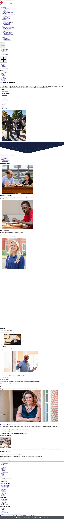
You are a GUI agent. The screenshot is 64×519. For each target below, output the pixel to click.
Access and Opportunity (7, 33)
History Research (4, 349)
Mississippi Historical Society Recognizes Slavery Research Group (14, 433)
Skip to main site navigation (4, 0)
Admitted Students (5, 49)
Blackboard (4, 79)
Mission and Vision (7, 36)
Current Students (4, 50)
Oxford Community (5, 54)
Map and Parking (4, 481)
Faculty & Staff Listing (5, 377)
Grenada (3, 510)
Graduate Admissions (7, 16)
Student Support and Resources (8, 22)
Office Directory (4, 471)
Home (3, 106)
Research (3, 26)
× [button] (63, 517)
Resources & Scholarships (6, 160)
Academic (3, 104)
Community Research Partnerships (9, 28)
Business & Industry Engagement (9, 27)
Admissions (4, 13)
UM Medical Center (5, 68)
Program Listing (6, 8)
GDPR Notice (22, 515)
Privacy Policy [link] (39, 517)
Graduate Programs (5, 158)
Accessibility (31, 515)
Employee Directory (5, 472)
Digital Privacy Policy (3, 515)
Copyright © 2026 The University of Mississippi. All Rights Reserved (10, 514)
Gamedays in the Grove (7, 39)
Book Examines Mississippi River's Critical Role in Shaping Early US (15, 429)
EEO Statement (26, 515)
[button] (0, 4)
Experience (4, 78)
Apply (3, 464)
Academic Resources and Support (9, 12)
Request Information (7, 18)
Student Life (4, 19)
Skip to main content (12, 0)
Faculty (5, 10)
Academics (4, 7)
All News (1, 389)
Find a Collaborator (7, 29)
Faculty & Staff (4, 72)
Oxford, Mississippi (7, 20)
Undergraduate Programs (6, 157)
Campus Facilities (6, 25)
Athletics (3, 37)
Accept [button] (46, 517)
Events (3, 74)
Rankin (3, 67)
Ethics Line (34, 515)
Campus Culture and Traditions (8, 34)
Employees (4, 51)
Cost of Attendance (7, 15)
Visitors (3, 53)
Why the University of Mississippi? (9, 14)
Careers (3, 494)
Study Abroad (6, 11)
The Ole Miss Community (8, 32)
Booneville (3, 66)
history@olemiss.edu (5, 91)
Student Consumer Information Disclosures (13, 515)
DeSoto (3, 64)
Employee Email (4, 76)
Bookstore (3, 495)
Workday (3, 80)
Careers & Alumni (5, 161)
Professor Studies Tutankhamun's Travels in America (10, 424)
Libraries (3, 75)
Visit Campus (6, 17)
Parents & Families (5, 502)
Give (11, 3)
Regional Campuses (7, 24)
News (3, 73)
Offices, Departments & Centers (7, 71)
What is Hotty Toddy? (7, 40)
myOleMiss (4, 77)
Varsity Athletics (6, 38)
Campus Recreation (7, 23)
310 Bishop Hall (4, 95)
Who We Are (4, 31)
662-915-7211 (4, 479)
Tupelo (3, 65)
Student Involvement (7, 21)
